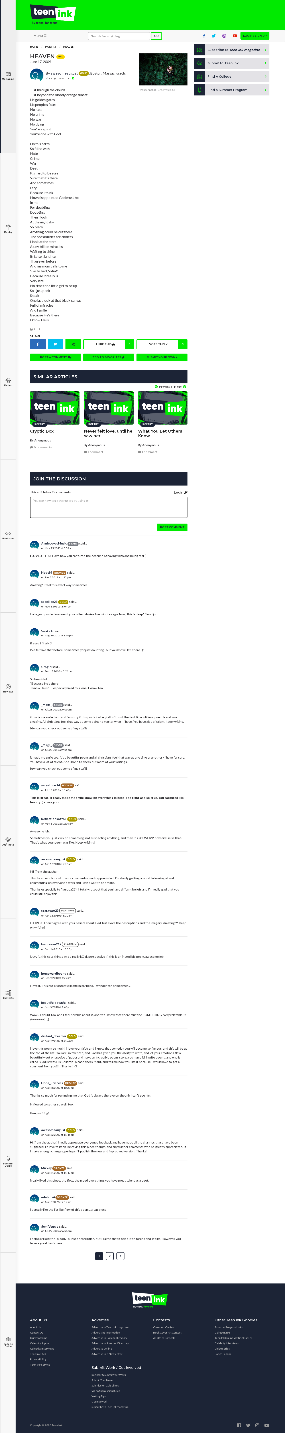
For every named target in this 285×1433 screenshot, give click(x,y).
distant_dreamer (53, 1036)
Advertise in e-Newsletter (107, 1354)
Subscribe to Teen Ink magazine (110, 1407)
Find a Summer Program (227, 90)
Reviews (8, 691)
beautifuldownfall (54, 1002)
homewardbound (53, 973)
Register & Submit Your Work (109, 1374)
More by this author (59, 78)
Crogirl (46, 667)
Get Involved (99, 1401)
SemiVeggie (49, 1226)
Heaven (68, 46)
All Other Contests (164, 1338)
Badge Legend (223, 1354)
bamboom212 (51, 944)
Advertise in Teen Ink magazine (110, 1327)
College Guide (8, 1345)
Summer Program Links (229, 1327)
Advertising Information (106, 1332)
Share (35, 336)
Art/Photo (8, 844)
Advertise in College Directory (109, 1338)
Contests (8, 998)
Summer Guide (8, 1164)
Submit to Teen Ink (223, 63)
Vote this (166, 344)
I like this (113, 344)
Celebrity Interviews (42, 1348)
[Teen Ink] (57, 14)
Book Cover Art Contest (167, 1332)
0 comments (42, 447)
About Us (35, 1327)
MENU (39, 36)
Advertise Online (102, 1348)
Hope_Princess (52, 1083)
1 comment (95, 452)
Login (179, 492)
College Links (222, 1332)
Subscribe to (234, 50)
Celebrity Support (40, 1343)
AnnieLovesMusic (54, 543)
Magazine (8, 79)
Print (36, 329)
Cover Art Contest (164, 1327)
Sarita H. (47, 631)
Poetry (8, 232)
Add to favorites (107, 357)
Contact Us (36, 1332)
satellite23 (49, 601)
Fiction (8, 385)
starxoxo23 (50, 910)
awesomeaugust (64, 73)
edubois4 (48, 1197)
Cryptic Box (42, 431)
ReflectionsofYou (54, 819)
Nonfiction (8, 538)
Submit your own (161, 357)
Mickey (46, 1168)
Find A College (219, 77)
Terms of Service (40, 1364)
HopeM (46, 572)
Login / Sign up (255, 35)
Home (34, 46)
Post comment (172, 527)
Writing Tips (99, 1396)
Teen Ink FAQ (38, 1354)
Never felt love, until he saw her (108, 433)
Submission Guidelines (105, 1385)
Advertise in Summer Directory (110, 1343)
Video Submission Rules (106, 1391)
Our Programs (38, 1338)
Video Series (222, 1348)
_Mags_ (46, 704)
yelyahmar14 (50, 785)
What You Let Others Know (160, 433)
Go (156, 36)
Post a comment (54, 357)
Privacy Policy (38, 1359)
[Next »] (120, 1256)
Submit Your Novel (102, 1380)
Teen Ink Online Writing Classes (233, 1338)
